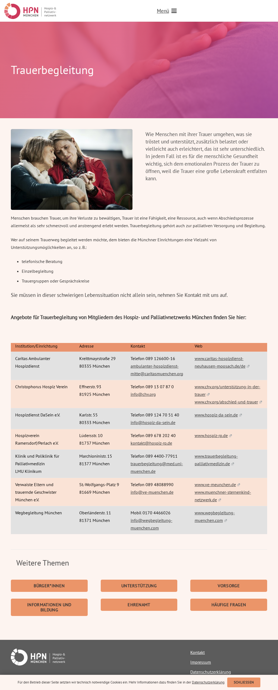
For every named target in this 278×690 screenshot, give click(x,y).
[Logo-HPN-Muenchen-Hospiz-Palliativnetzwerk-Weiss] (49, 657)
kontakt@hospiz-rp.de (151, 443)
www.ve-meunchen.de (215, 484)
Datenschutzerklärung (210, 672)
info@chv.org (143, 394)
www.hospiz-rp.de (211, 435)
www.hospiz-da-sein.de (216, 415)
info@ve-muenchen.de (152, 492)
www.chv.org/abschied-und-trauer (226, 402)
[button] (215, 11)
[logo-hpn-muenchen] (30, 11)
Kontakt (197, 652)
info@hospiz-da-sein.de (153, 422)
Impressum (200, 662)
